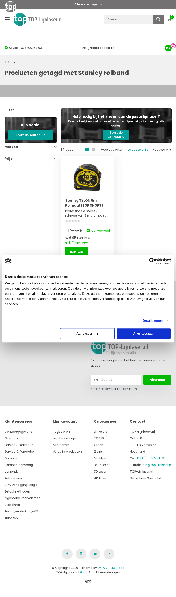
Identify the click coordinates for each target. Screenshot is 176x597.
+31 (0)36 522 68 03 (151, 458)
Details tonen (153, 320)
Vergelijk (76, 230)
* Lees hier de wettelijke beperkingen (114, 389)
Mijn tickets (61, 445)
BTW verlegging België (21, 485)
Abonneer (157, 380)
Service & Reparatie (19, 451)
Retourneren (14, 478)
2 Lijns (98, 451)
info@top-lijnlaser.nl (157, 465)
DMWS (102, 568)
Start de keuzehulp (31, 135)
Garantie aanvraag (19, 465)
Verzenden (13, 471)
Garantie (11, 458)
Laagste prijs (138, 149)
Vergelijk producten (67, 451)
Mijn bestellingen (65, 438)
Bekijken (76, 252)
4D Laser (100, 478)
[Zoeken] (158, 19)
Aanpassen (84, 333)
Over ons (11, 438)
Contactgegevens (18, 431)
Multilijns (100, 458)
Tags (11, 62)
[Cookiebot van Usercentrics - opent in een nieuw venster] (152, 261)
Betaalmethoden (17, 491)
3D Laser (100, 471)
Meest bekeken (112, 149)
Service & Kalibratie (19, 445)
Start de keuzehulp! (116, 134)
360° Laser (102, 465)
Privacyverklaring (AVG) (22, 511)
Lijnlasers (100, 431)
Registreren (61, 431)
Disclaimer (12, 505)
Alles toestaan (143, 333)
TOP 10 (99, 438)
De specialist (98, 48)
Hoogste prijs (162, 149)
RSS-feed (117, 568)
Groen (98, 445)
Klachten (11, 518)
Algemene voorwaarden (23, 498)
